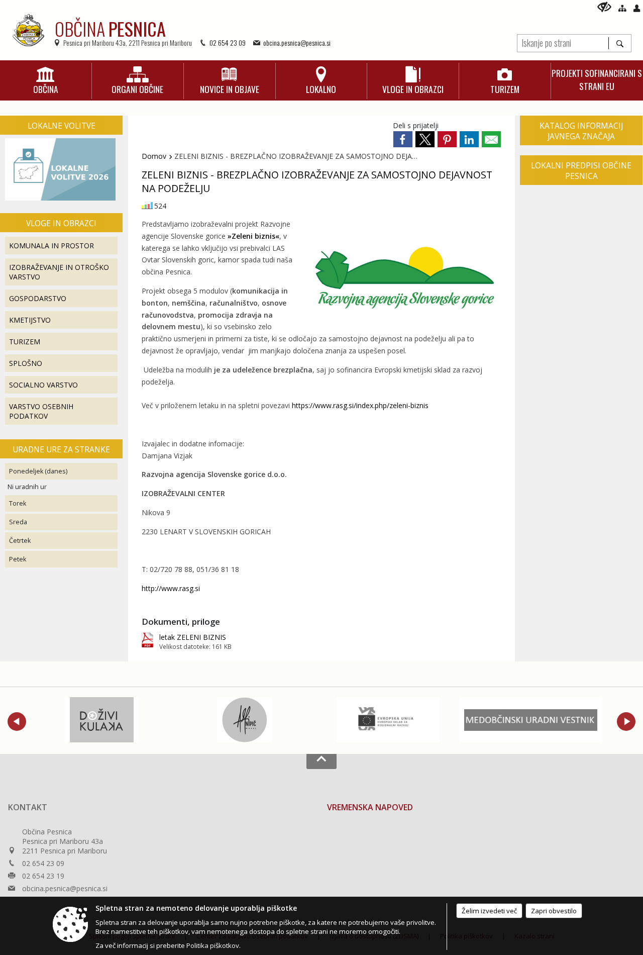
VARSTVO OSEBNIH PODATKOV (41, 411)
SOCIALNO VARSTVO (43, 385)
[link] (403, 139)
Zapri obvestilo (554, 910)
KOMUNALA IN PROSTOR (51, 245)
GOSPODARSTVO (37, 298)
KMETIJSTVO (30, 320)
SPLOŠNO (25, 363)
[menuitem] (45, 81)
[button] (17, 721)
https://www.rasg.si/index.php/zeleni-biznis (360, 405)
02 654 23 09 (227, 42)
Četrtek (20, 540)
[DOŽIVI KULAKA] (102, 719)
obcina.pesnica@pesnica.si (297, 42)
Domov (154, 156)
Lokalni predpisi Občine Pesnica (581, 170)
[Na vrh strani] (321, 761)
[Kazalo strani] (622, 8)
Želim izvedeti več (489, 910)
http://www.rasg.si (171, 588)
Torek (17, 503)
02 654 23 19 (43, 876)
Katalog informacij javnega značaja (581, 131)
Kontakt (27, 807)
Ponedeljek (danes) (38, 471)
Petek (17, 559)
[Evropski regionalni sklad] (388, 719)
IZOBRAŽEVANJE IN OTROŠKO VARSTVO (59, 271)
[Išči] (619, 43)
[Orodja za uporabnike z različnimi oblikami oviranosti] (604, 7)
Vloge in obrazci (61, 223)
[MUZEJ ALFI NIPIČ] (244, 719)
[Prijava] (636, 8)
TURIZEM (24, 341)
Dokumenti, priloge (181, 621)
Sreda (18, 522)
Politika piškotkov (212, 945)
